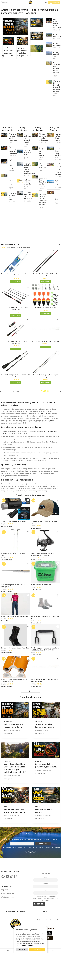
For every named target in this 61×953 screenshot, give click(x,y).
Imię (45, 877)
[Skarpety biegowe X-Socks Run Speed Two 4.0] (45, 604)
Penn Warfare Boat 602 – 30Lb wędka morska (45, 275)
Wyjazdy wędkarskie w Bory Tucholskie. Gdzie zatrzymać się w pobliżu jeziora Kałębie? (15, 768)
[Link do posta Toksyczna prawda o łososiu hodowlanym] (15, 26)
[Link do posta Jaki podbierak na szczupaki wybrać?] (36, 36)
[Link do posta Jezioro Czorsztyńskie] (49, 35)
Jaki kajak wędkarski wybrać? (27, 152)
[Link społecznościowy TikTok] (36, 852)
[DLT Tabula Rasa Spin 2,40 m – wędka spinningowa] (45, 362)
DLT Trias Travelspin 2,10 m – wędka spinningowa (15, 308)
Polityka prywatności (8, 893)
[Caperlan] (15, 391)
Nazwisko (46, 884)
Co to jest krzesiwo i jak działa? (58, 196)
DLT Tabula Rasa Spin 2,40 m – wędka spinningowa (45, 376)
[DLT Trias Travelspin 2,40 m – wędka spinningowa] (15, 328)
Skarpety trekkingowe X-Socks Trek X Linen (15, 648)
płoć (55, 431)
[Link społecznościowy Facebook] (25, 852)
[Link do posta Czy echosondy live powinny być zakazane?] (8, 41)
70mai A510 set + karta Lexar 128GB (13, 521)
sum (45, 431)
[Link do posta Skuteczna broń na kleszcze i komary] (50, 135)
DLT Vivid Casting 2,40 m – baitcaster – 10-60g (15, 376)
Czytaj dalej (8, 733)
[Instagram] (16, 876)
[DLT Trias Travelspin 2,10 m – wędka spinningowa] (15, 295)
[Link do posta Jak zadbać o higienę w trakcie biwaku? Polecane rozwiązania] (50, 164)
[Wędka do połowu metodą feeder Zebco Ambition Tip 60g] (45, 667)
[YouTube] (7, 876)
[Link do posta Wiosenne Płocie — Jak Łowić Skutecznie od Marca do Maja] (49, 82)
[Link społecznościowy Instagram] (27, 852)
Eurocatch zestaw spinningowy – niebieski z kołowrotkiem (15, 275)
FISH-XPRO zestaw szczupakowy (45, 307)
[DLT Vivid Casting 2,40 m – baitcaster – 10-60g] (15, 362)
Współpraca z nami (7, 897)
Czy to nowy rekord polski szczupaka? (57, 23)
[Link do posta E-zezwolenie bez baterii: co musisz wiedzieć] (49, 63)
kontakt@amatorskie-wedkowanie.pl (46, 920)
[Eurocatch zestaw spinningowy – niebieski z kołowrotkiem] (15, 261)
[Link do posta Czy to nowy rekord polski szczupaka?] (49, 20)
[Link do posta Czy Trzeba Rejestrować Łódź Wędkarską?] (20, 193)
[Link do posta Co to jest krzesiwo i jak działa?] (50, 192)
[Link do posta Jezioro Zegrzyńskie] (49, 44)
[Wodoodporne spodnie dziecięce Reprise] (15, 604)
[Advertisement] (30, 111)
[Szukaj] (46, 2)
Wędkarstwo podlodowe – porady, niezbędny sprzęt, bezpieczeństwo (29, 168)
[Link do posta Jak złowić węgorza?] (36, 48)
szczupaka (43, 414)
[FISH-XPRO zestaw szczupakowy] (45, 295)
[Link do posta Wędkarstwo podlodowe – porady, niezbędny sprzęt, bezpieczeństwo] (20, 163)
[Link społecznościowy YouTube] (30, 852)
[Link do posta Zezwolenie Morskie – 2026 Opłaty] (4, 194)
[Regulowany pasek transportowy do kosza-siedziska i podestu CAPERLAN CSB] (45, 635)
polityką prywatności (27, 945)
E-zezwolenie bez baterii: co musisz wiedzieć (57, 67)
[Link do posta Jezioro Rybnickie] (49, 53)
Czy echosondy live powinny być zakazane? (8, 52)
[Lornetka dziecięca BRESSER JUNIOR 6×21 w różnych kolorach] (15, 667)
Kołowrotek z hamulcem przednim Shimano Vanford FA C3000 (42, 554)
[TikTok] (11, 876)
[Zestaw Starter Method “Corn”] (45, 572)
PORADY (6, 806)
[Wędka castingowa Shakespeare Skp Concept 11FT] (15, 572)
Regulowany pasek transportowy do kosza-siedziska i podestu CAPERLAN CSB (45, 649)
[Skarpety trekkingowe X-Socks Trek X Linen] (15, 635)
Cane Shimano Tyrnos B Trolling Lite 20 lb (45, 341)
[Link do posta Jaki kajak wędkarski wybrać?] (20, 151)
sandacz (50, 431)
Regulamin (5, 890)
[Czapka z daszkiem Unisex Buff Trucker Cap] (45, 509)
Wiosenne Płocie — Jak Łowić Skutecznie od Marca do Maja (56, 86)
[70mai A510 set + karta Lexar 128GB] (15, 509)
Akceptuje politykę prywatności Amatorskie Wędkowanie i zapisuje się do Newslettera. (45, 898)
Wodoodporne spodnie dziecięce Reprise (14, 616)
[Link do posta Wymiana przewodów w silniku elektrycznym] (22, 41)
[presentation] (15, 710)
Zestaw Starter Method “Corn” (41, 585)
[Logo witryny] (30, 2)
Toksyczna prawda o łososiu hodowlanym (15, 32)
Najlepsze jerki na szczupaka (27, 182)
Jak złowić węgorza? (42, 165)
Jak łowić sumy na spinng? (41, 151)
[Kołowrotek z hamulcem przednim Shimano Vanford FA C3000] (45, 540)
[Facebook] (3, 876)
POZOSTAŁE (38, 721)
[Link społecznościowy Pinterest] (33, 852)
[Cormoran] (45, 391)
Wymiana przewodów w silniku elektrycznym (22, 52)
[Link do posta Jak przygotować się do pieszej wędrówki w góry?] (50, 147)
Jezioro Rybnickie (56, 53)
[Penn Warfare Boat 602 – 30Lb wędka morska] (45, 261)
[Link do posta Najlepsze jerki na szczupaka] (20, 180)
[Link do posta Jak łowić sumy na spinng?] (36, 22)
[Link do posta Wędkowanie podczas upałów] (50, 181)
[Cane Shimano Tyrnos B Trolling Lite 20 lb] (45, 328)
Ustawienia (22, 949)
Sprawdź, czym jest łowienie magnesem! (44, 725)
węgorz (5, 433)
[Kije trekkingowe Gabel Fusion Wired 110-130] (15, 540)
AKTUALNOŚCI (8, 721)
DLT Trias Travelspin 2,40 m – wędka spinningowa (15, 342)
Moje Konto (56, 2)
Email (45, 890)
